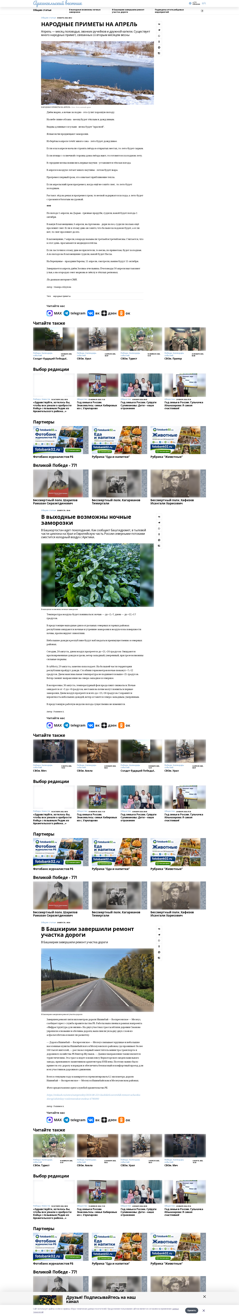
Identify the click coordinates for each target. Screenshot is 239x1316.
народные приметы (61, 296)
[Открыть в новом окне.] (54, 313)
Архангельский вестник (57, 3)
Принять (191, 1310)
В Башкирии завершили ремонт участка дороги (128, 11)
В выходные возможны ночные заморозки (84, 11)
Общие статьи (42, 10)
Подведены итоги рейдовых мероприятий (169, 11)
